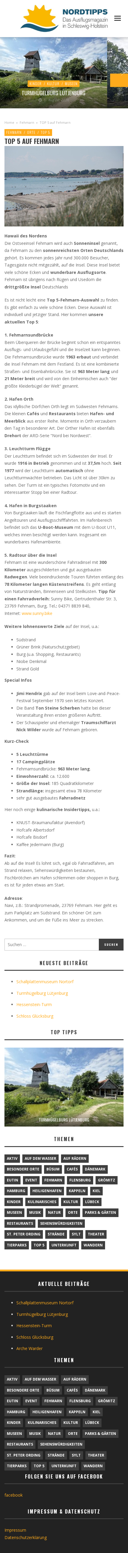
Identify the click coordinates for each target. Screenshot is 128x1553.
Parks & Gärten (100, 1212)
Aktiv (12, 1158)
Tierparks (16, 1245)
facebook (13, 1495)
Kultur (53, 83)
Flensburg (80, 1180)
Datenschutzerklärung (25, 1537)
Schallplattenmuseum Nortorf (45, 981)
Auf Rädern (74, 1158)
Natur (54, 1212)
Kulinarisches (42, 1201)
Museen (71, 83)
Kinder (35, 83)
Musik (35, 1212)
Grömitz (106, 1180)
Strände (56, 1234)
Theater (96, 1234)
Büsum (53, 1169)
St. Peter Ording (23, 1234)
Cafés (72, 1169)
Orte (31, 132)
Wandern (93, 1245)
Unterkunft (64, 1245)
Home (9, 122)
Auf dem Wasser (40, 1158)
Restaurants (20, 1223)
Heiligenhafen (47, 1190)
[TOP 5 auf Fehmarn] (64, 185)
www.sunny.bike (37, 613)
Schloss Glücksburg (34, 1016)
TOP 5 (45, 132)
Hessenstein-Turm (34, 1004)
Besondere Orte (23, 1169)
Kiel (96, 1190)
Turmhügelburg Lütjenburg (53, 93)
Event (31, 1180)
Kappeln (77, 1190)
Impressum (15, 1530)
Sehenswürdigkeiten (61, 1223)
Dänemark (95, 1169)
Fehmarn (27, 122)
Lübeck (92, 1201)
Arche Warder (29, 1348)
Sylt (76, 1234)
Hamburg (16, 1190)
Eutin (12, 1180)
